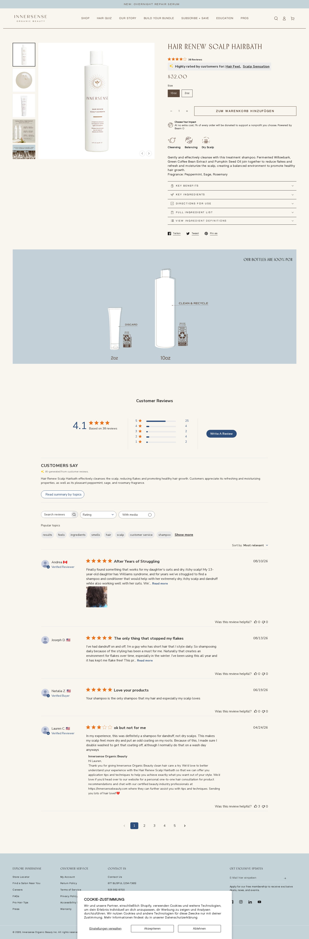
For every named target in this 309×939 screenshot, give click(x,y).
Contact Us (115, 877)
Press (16, 909)
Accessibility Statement (75, 902)
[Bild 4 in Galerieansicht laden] (24, 131)
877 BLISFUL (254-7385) (122, 883)
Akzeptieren (152, 928)
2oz (187, 93)
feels (61, 535)
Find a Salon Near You (26, 883)
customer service (141, 535)
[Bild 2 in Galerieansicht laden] (24, 80)
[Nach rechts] (149, 153)
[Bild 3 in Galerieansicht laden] (24, 105)
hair (108, 535)
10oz (174, 93)
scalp (120, 535)
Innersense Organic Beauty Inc (39, 932)
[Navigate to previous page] (124, 825)
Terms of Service (70, 890)
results (47, 535)
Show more (184, 534)
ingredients (78, 535)
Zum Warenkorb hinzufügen (245, 111)
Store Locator (21, 877)
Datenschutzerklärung (181, 917)
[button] (276, 18)
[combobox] (98, 514)
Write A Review (221, 434)
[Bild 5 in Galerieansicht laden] (24, 156)
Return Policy (68, 883)
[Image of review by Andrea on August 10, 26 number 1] (96, 596)
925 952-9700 (116, 890)
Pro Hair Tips (20, 902)
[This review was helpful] (255, 806)
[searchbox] (55, 514)
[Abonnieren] (285, 878)
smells (95, 535)
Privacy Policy (69, 896)
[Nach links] (142, 153)
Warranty (66, 909)
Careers (18, 890)
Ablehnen (199, 928)
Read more (160, 584)
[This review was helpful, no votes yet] (255, 622)
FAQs (16, 896)
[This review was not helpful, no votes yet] (263, 622)
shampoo (164, 535)
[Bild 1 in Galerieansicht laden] (24, 55)
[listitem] (232, 163)
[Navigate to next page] (185, 825)
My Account (67, 877)
